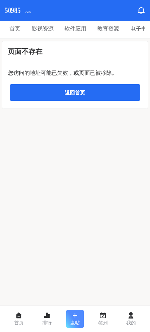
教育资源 (108, 28)
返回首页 (75, 92)
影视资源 (43, 28)
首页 (14, 28)
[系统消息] (141, 10)
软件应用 (75, 28)
